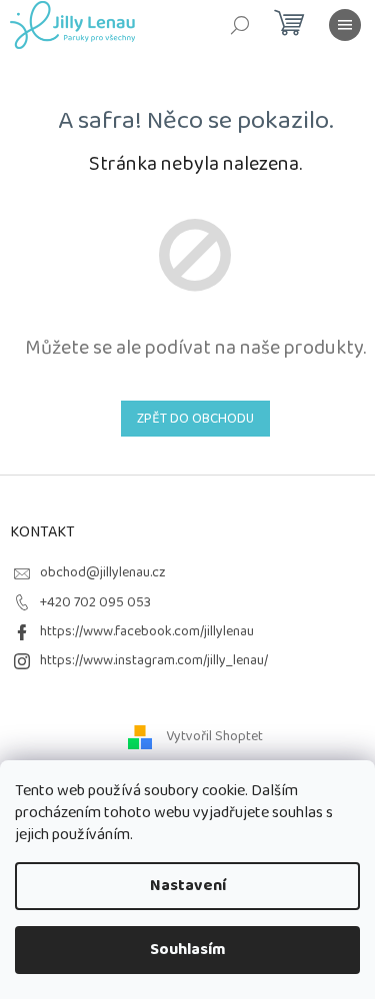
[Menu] (345, 25)
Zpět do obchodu (195, 419)
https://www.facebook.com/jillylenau (147, 631)
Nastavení (188, 885)
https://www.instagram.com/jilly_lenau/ (154, 660)
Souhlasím (188, 949)
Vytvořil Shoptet (214, 736)
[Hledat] (240, 25)
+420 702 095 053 (95, 602)
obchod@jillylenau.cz (103, 572)
